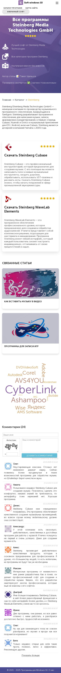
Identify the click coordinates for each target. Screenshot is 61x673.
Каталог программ (13, 8)
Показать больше (31, 655)
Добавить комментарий (39, 455)
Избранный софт (15, 12)
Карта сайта (32, 8)
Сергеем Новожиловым (43, 82)
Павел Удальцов (28, 76)
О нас (51, 670)
